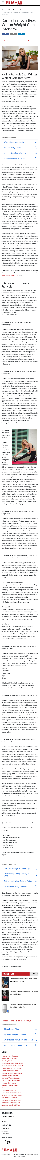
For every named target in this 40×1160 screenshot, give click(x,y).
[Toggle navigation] (4, 2)
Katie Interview (7, 1088)
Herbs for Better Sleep (10, 1085)
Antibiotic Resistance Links (11, 1093)
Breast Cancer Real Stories (11, 1080)
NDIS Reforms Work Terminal (12, 1066)
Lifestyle (11, 10)
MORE (35, 974)
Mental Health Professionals (12, 1073)
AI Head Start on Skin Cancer (12, 1095)
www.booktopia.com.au (10, 275)
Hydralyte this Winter (9, 1058)
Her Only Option (7, 1061)
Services (4, 1121)
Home (4, 10)
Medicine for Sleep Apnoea (11, 1100)
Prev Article (7, 41)
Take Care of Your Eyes (10, 1071)
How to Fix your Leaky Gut (11, 1102)
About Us (5, 1131)
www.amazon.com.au (26, 273)
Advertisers (5, 1133)
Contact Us (5, 1128)
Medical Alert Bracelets (10, 1056)
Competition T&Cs (8, 1116)
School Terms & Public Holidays (16, 1020)
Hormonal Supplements (10, 1075)
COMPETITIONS (8, 973)
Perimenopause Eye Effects (11, 1068)
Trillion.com (29, 1154)
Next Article (32, 41)
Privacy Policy (6, 1119)
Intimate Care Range (9, 1083)
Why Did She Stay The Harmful (12, 1063)
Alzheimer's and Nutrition (11, 1105)
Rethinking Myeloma (9, 1090)
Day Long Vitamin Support (11, 1078)
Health (19, 10)
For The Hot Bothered (9, 1098)
